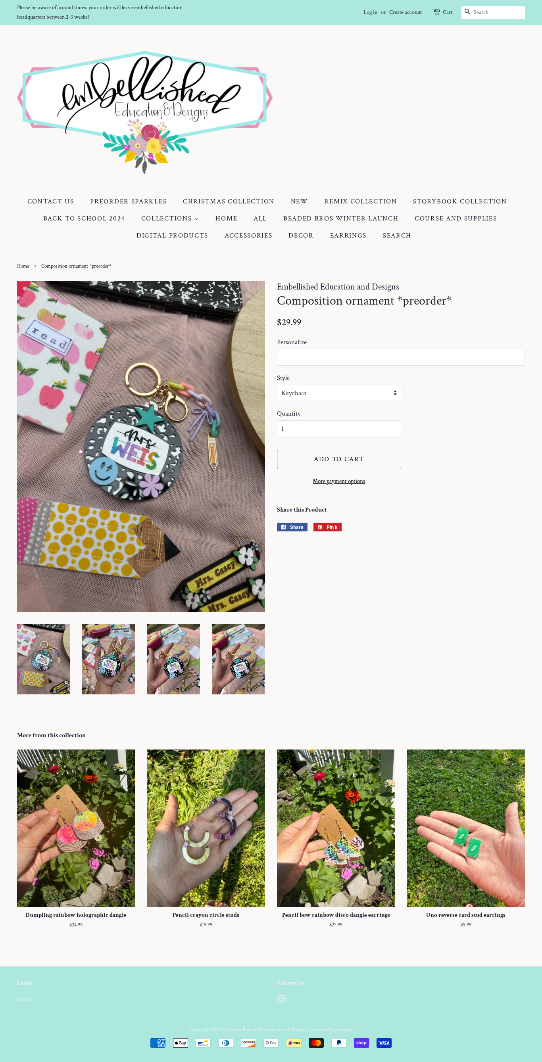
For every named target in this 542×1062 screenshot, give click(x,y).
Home (226, 218)
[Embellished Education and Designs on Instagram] (281, 1001)
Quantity (289, 413)
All (260, 218)
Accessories (249, 235)
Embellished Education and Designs (269, 1029)
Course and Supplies (456, 218)
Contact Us (50, 201)
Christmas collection (229, 201)
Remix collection (360, 201)
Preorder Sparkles (128, 201)
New (299, 201)
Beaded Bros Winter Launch (341, 218)
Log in (370, 12)
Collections (167, 218)
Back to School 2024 (84, 218)
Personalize (292, 342)
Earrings (348, 235)
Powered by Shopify (331, 1029)
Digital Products (172, 235)
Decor (301, 235)
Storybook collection (460, 201)
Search (397, 235)
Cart (447, 12)
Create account (405, 12)
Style (283, 378)
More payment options (339, 481)
